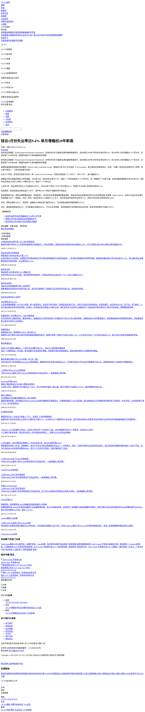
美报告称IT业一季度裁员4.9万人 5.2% (18, 332)
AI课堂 (3, 24)
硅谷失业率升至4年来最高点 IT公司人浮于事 (23, 216)
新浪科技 (4, 674)
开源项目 (14, 470)
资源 (6, 41)
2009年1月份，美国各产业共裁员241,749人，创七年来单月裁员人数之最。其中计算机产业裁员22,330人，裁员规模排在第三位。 (52, 387)
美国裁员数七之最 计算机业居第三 (18, 384)
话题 (7, 116)
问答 (10, 41)
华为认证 (28, 35)
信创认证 (21, 35)
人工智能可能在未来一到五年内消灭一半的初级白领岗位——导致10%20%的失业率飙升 (36, 432)
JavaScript (4, 381)
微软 (5, 412)
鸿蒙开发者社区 (7, 21)
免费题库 (59, 35)
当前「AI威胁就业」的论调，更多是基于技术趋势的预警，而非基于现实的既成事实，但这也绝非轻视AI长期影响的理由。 (50, 351)
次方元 (137, 674)
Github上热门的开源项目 (13, 475)
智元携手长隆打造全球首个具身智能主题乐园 (65, 544)
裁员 (3, 343)
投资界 (131, 674)
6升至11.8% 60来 (17, 242)
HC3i (19, 602)
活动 (7, 125)
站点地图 (9, 629)
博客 (3, 5)
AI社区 (8, 119)
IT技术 (41, 35)
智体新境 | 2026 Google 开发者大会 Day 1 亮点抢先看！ (47, 547)
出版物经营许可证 (16, 664)
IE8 (2, 412)
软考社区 (4, 13)
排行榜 (14, 32)
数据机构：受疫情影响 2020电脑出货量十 (24, 504)
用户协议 (9, 636)
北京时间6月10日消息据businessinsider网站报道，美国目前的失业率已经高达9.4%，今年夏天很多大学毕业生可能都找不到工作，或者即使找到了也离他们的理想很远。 (67, 362)
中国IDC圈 (114, 674)
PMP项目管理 (49, 35)
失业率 (7, 229)
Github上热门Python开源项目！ (15, 459)
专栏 (17, 41)
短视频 (20, 32)
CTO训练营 (30, 613)
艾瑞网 (54, 674)
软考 (15, 35)
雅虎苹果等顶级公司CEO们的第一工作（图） (20, 359)
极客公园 (96, 674)
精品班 (3, 11)
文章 (3, 41)
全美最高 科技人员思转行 (15, 286)
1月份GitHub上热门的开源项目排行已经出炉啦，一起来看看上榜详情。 (29, 477)
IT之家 (84, 674)
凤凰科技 (26, 674)
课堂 (13, 41)
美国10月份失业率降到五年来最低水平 (20, 219)
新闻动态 (9, 626)
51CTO (8, 602)
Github (3, 470)
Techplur (24, 602)
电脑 (8, 518)
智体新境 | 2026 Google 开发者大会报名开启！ (101, 544)
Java (11, 500)
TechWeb (47, 674)
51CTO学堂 (10, 613)
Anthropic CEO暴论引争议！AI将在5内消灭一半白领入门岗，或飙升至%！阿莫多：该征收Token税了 (47, 430)
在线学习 (4, 38)
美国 (6, 343)
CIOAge (14, 602)
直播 (21, 41)
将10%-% (9, 302)
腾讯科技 (11, 674)
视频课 (3, 32)
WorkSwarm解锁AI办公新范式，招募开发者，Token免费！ (24, 544)
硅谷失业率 (5, 253)
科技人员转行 (15, 297)
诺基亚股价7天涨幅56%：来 (17, 316)
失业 (6, 283)
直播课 (25, 32)
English (8, 634)
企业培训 (4, 19)
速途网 (66, 674)
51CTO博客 (10, 608)
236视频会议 (105, 674)
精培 (16, 613)
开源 (10, 381)
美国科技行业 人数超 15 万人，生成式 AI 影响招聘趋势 (26, 417)
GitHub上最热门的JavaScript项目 (16, 523)
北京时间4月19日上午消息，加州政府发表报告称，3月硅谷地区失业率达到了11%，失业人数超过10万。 (42, 275)
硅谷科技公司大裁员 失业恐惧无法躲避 (21, 222)
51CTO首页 (5, 2)
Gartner (3, 518)
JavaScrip (9, 534)
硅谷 (3, 229)
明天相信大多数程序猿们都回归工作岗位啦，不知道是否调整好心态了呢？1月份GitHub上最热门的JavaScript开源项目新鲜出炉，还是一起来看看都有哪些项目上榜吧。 (67, 526)
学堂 (3, 8)
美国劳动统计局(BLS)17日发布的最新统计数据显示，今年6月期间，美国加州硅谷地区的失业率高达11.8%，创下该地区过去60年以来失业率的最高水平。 (62, 244)
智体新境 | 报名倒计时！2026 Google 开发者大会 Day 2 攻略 (92, 547)
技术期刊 (9, 122)
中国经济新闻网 (75, 674)
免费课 (3, 16)
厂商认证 (35, 35)
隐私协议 (9, 639)
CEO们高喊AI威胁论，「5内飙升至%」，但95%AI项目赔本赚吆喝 (33, 348)
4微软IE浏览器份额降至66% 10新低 (18, 398)
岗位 (10, 283)
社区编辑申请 (6, 132)
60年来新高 (14, 253)
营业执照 (5, 664)
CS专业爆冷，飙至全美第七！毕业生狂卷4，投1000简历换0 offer (31, 443)
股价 (8, 329)
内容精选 (9, 111)
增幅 (12, 229)
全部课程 (4, 35)
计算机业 (8, 395)
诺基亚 (3, 329)
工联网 (90, 674)
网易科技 (19, 674)
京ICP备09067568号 (16, 651)
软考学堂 (31, 32)
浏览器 (10, 412)
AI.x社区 (38, 608)
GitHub (14, 381)
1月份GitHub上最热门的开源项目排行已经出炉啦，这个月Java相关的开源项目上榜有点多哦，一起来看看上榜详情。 (47, 491)
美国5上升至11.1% (14, 256)
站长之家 (60, 674)
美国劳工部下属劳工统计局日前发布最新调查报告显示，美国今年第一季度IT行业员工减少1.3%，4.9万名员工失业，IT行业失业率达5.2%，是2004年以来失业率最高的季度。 (70, 335)
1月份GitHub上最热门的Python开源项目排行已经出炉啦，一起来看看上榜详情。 (33, 461)
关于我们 (9, 623)
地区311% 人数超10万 (16, 272)
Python (8, 470)
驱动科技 (33, 674)
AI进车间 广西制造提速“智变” (25, 550)
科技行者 (40, 674)
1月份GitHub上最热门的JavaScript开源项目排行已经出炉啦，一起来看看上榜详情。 (34, 373)
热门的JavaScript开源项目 (13, 370)
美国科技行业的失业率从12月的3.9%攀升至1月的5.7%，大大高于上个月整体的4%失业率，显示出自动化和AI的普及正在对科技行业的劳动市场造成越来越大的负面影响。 (69, 419)
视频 (7, 114)
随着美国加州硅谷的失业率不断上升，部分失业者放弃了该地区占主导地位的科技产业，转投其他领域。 (42, 289)
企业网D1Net (124, 674)
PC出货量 (14, 518)
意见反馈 (9, 631)
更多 (12, 554)
